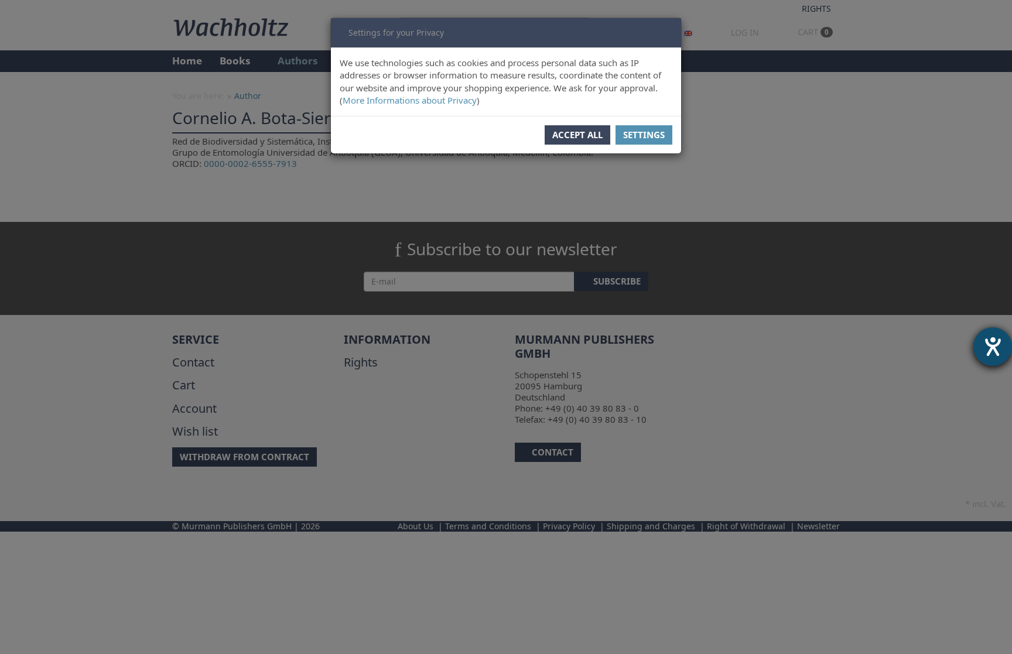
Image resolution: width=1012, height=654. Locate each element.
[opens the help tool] (992, 346)
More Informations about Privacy (410, 100)
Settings (644, 135)
